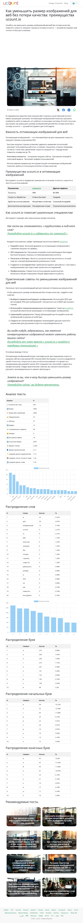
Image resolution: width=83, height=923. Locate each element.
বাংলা (52, 916)
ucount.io (36, 188)
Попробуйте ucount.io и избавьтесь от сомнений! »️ (37, 233)
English (6, 910)
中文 (12, 910)
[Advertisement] (41, 49)
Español (33, 910)
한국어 (47, 916)
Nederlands (34, 913)
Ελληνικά (33, 916)
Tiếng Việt (73, 913)
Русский (18, 910)
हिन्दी (27, 916)
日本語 (40, 916)
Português (61, 910)
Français (40, 910)
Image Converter (56, 3)
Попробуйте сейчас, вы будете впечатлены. (33, 384)
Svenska (56, 913)
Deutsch (25, 910)
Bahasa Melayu (23, 913)
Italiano (53, 910)
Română (48, 913)
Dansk (47, 910)
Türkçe (69, 910)
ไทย (62, 916)
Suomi (76, 910)
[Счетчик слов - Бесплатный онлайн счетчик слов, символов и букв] (11, 3)
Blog (66, 3)
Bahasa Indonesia (10, 913)
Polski (42, 913)
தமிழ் (57, 916)
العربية (22, 916)
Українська (64, 913)
